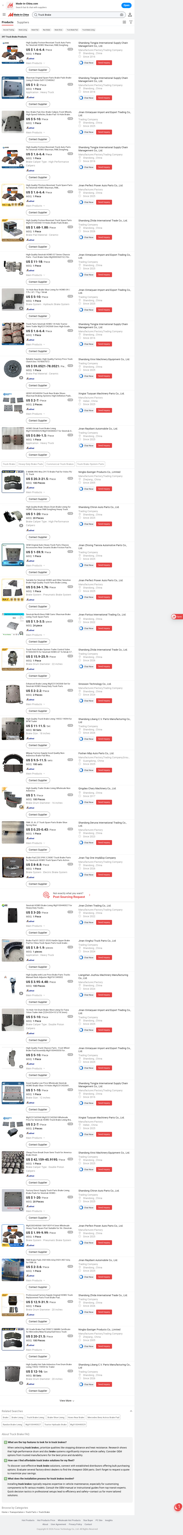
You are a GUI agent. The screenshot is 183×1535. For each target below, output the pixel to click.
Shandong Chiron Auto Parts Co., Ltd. (98, 507)
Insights (109, 1520)
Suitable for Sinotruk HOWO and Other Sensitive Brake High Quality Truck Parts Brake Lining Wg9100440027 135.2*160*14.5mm (48, 582)
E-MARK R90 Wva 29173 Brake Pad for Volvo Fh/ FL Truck (49, 473)
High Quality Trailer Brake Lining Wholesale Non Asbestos (48, 789)
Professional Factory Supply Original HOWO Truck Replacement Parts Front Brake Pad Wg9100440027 (49, 1297)
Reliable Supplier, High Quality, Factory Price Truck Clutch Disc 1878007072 (49, 360)
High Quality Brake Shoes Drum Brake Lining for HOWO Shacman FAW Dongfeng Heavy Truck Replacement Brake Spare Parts (48, 509)
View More (66, 1400)
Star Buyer (88, 1520)
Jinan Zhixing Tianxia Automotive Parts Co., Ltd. (102, 546)
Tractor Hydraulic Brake (55, 1424)
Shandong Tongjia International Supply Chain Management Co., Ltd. (103, 44)
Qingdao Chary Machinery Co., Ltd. (97, 788)
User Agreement (58, 1524)
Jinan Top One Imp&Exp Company (97, 857)
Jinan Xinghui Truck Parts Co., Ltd (97, 940)
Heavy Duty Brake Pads (31, 464)
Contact (88, 1524)
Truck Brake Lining (88, 30)
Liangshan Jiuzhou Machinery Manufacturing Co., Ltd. (103, 976)
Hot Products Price (46, 1520)
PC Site (99, 1520)
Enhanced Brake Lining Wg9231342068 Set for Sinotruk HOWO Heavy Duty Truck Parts (48, 685)
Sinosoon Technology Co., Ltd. (94, 684)
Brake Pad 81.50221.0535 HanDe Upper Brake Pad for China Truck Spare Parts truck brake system (48, 943)
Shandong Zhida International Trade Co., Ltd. (103, 220)
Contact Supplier (38, 69)
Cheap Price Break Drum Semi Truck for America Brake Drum (48, 1153)
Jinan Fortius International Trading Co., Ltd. (102, 614)
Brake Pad (34, 30)
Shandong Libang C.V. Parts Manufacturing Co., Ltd (104, 720)
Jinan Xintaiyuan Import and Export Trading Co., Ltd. (104, 113)
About (45, 1524)
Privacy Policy (75, 1524)
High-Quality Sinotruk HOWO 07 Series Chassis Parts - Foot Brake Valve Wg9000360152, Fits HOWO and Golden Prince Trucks (48, 257)
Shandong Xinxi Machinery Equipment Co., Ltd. (104, 359)
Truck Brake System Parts (90, 464)
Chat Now (88, 62)
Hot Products (28, 1520)
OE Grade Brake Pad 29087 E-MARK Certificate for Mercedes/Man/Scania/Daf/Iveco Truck (48, 1330)
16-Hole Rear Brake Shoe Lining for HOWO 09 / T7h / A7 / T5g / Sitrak (48, 291)
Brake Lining (23, 30)
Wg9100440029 (78, 1424)
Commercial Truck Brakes (60, 464)
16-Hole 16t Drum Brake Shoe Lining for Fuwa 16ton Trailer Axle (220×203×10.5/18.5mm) (47, 1011)
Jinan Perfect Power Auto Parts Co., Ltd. (100, 185)
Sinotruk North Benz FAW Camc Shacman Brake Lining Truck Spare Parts (48, 615)
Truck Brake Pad (72, 30)
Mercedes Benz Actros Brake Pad (103, 1417)
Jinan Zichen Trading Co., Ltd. (94, 905)
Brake (5, 1417)
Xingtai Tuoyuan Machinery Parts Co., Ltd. (101, 393)
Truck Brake (9, 464)
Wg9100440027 (33, 1424)
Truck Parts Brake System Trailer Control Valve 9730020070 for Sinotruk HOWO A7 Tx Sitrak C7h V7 (49, 652)
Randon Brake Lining (12, 1424)
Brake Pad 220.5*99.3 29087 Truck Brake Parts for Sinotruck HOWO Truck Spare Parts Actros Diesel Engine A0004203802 (48, 860)
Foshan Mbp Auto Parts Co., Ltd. (96, 753)
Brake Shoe (58, 30)
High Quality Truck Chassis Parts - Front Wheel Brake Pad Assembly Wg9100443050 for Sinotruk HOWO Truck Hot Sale (47, 1050)
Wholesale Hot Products (69, 1520)
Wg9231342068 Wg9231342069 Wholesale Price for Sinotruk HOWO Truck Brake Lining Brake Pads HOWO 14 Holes (49, 1120)
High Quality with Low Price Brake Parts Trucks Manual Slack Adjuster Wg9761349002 (48, 976)
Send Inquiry (104, 62)
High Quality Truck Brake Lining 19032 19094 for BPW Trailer (49, 720)
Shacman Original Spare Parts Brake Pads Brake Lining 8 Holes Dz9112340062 (48, 79)
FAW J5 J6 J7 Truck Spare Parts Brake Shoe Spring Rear (46, 823)
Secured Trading (8, 30)
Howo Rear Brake (76, 1417)
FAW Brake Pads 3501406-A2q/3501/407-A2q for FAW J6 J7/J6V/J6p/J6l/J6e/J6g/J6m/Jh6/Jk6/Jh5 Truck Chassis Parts (48, 1263)
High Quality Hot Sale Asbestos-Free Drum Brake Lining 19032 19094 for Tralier (49, 1365)
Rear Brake (46, 30)
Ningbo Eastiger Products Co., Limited (99, 472)
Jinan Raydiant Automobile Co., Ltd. (98, 428)
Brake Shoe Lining (56, 1417)
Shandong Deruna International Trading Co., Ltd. (102, 824)
